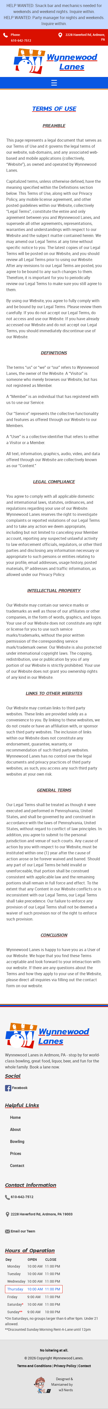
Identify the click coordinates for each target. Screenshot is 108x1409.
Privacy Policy (65, 1365)
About (15, 1129)
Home (15, 1117)
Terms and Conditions (34, 1365)
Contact (17, 1165)
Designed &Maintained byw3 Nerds (62, 1384)
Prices (15, 1153)
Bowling (17, 1141)
